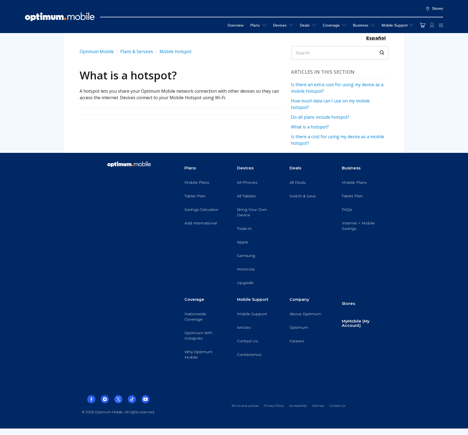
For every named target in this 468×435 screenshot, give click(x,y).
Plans (255, 25)
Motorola (246, 269)
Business (361, 25)
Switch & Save (303, 196)
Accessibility (298, 406)
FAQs (347, 209)
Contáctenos (249, 354)
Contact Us (247, 341)
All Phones (247, 182)
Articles (244, 327)
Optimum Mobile (97, 51)
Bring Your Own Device (252, 212)
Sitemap (318, 406)
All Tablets (246, 196)
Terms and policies (245, 406)
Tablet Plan (194, 196)
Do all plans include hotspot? (320, 117)
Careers (297, 341)
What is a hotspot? (310, 127)
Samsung (246, 255)
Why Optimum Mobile (198, 354)
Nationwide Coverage (195, 316)
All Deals (298, 182)
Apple (242, 242)
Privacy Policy (274, 406)
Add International (200, 223)
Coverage (332, 25)
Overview (235, 25)
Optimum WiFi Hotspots (198, 335)
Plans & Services (137, 51)
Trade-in (244, 228)
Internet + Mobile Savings (358, 226)
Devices (280, 25)
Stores (437, 8)
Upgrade (245, 282)
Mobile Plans (196, 182)
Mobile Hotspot (175, 51)
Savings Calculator (201, 209)
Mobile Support (395, 25)
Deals (305, 25)
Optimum (299, 327)
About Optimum (305, 313)
